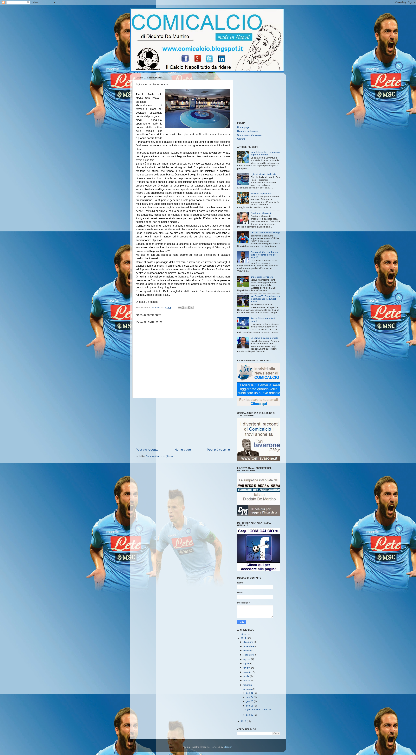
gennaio (247, 689)
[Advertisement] (182, 422)
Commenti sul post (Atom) (159, 456)
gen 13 (250, 706)
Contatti (241, 139)
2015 (244, 634)
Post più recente (147, 449)
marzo (247, 680)
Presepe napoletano (261, 193)
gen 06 (250, 715)
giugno (247, 667)
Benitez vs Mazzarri (261, 213)
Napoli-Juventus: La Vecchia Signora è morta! (265, 153)
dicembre (248, 642)
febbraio (248, 685)
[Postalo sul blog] (182, 307)
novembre (248, 646)
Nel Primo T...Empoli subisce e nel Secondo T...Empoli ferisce (265, 299)
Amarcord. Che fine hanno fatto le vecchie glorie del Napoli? (264, 254)
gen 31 (250, 693)
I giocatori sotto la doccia (263, 174)
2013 (244, 721)
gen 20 (250, 701)
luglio (246, 663)
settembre (248, 655)
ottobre (247, 650)
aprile (246, 676)
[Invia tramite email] (179, 307)
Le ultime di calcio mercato (264, 338)
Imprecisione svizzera (262, 277)
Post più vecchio (218, 449)
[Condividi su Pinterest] (192, 307)
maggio (247, 672)
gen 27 (250, 697)
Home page (183, 449)
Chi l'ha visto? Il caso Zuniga (265, 232)
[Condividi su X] (185, 307)
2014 (244, 638)
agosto (247, 659)
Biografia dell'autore (247, 131)
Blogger (228, 747)
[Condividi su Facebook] (188, 307)
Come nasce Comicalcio (249, 135)
